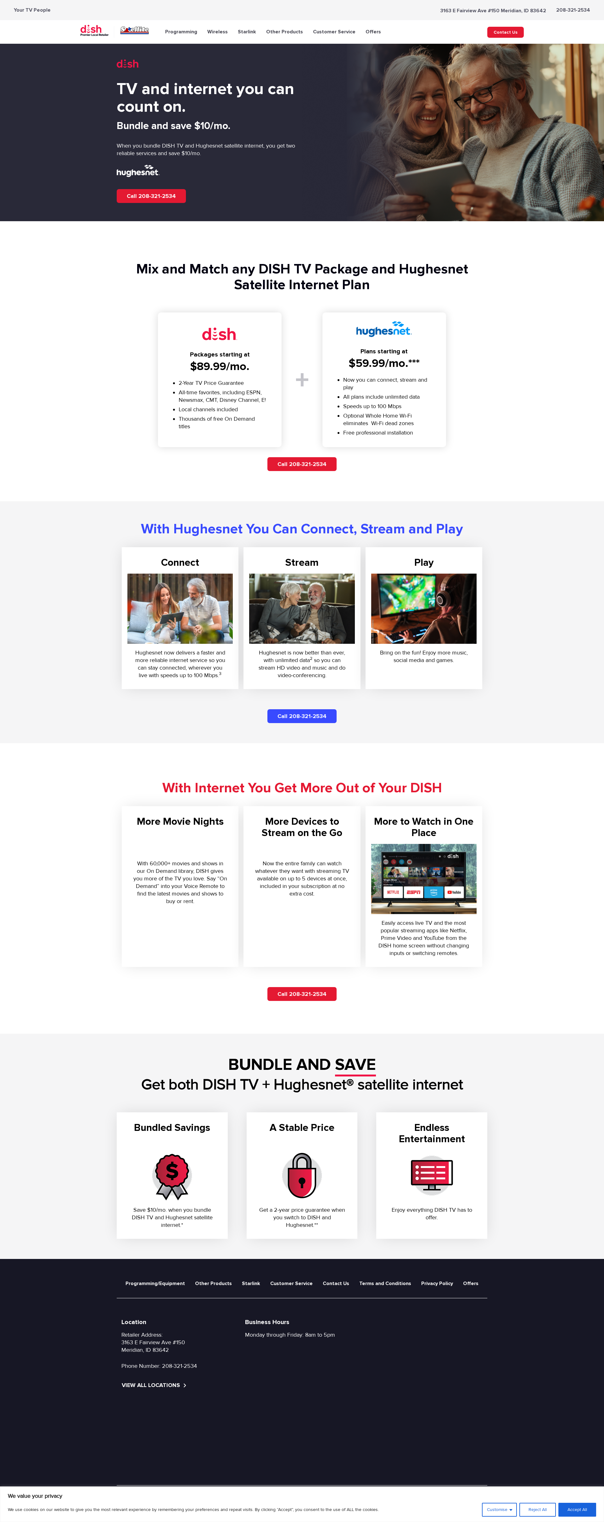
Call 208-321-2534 (151, 196)
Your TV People (32, 10)
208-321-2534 (573, 10)
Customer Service (334, 32)
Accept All (577, 1509)
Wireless (217, 32)
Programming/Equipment (155, 1283)
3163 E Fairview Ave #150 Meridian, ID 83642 (493, 11)
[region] (302, 1504)
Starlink (247, 32)
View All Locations (152, 1385)
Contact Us (505, 32)
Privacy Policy (437, 1283)
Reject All (537, 1509)
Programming (181, 32)
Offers (373, 32)
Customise (497, 1509)
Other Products (284, 32)
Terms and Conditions (385, 1283)
